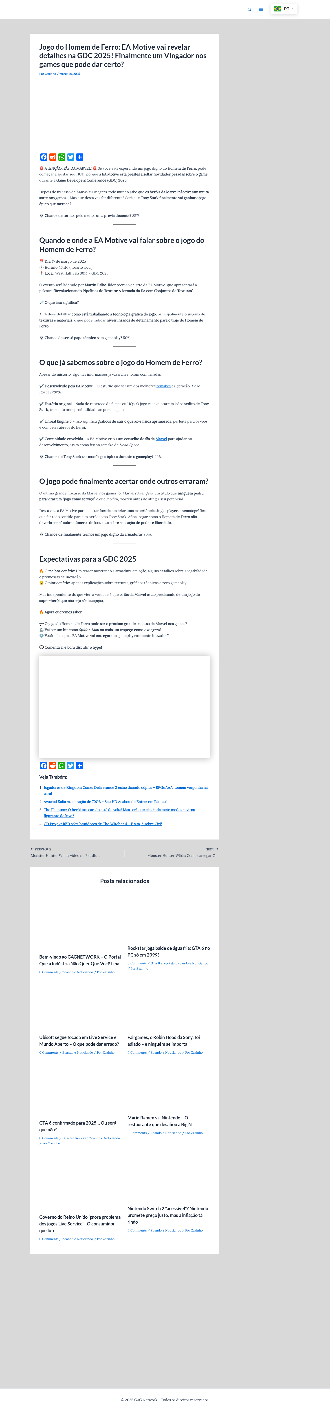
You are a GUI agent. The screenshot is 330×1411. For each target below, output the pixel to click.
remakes (163, 386)
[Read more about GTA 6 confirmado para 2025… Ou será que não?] (80, 1089)
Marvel (161, 438)
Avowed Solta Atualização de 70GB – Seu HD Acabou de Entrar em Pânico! (105, 801)
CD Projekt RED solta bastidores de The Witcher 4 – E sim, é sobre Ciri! (103, 824)
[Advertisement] (124, 114)
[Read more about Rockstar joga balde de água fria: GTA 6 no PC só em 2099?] (169, 917)
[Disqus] (124, 1316)
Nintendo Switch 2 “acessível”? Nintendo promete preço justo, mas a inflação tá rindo (168, 1215)
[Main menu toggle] (261, 9)
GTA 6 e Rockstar (163, 963)
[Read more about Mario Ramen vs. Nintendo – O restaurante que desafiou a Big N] (169, 1087)
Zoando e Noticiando (77, 972)
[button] (250, 10)
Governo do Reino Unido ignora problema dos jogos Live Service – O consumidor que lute (80, 1223)
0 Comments (48, 972)
